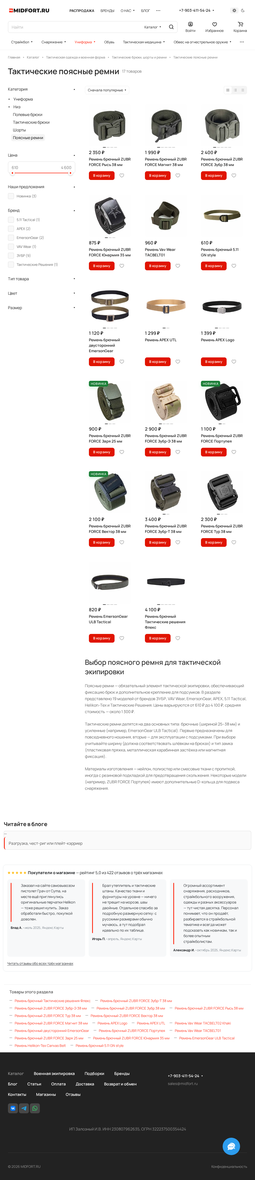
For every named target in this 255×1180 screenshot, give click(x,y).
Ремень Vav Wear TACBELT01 (198, 1030)
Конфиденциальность (229, 1166)
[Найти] (171, 27)
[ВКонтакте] (13, 1108)
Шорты (19, 130)
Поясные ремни (28, 137)
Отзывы (73, 1094)
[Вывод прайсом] (243, 90)
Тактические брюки (31, 122)
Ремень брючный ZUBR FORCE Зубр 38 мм (131, 1008)
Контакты (17, 1094)
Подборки (94, 1073)
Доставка (85, 1084)
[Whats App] (35, 1108)
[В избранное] (122, 175)
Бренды (121, 1073)
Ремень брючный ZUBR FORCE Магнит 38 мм (51, 1023)
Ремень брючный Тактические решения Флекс (53, 1000)
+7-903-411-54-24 (194, 10)
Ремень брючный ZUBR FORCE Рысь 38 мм (209, 1008)
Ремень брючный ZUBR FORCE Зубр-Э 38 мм (51, 1008)
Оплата (58, 1084)
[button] (12, 173)
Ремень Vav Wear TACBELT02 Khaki (203, 1023)
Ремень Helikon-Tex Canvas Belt (40, 1045)
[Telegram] (24, 1108)
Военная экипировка (54, 1073)
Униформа (23, 99)
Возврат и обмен (120, 1084)
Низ (16, 107)
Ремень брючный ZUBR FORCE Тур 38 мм (48, 1015)
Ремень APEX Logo (112, 1023)
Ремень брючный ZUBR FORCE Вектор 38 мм (127, 1015)
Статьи (34, 1084)
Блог (12, 1084)
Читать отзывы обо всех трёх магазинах (40, 963)
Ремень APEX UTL (151, 1023)
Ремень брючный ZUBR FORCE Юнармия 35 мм (131, 1038)
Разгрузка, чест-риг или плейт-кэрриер (45, 843)
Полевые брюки (27, 114)
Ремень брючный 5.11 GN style (100, 1045)
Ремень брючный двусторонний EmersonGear (52, 1030)
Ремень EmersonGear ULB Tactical (207, 1038)
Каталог (16, 1073)
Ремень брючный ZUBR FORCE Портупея (132, 1030)
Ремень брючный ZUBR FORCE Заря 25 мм (49, 1038)
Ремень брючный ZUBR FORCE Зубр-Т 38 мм (136, 1000)
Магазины (46, 1094)
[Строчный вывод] (235, 90)
